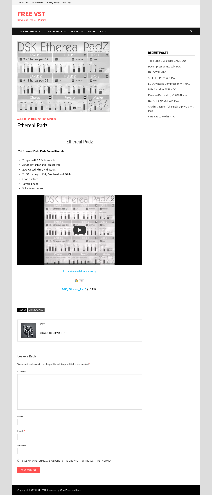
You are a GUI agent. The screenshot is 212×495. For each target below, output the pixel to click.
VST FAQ (67, 2)
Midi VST (75, 31)
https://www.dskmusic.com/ (79, 271)
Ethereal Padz (36, 309)
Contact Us (37, 2)
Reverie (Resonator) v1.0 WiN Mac (167, 95)
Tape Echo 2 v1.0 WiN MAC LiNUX (167, 61)
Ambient (21, 118)
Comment (23, 371)
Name (21, 416)
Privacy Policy (52, 2)
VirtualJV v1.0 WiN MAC (161, 116)
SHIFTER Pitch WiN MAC (162, 78)
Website (22, 445)
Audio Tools (95, 31)
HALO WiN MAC (157, 72)
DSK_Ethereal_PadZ (74, 289)
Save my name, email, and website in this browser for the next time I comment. (67, 460)
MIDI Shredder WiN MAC (162, 89)
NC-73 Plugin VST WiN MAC (163, 101)
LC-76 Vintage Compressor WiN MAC (169, 83)
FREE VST (31, 13)
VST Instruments (30, 31)
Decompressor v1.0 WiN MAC (164, 66)
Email (21, 431)
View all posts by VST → (52, 332)
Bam (78, 490)
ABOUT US (24, 2)
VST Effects (55, 31)
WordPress (65, 490)
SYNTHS (32, 118)
